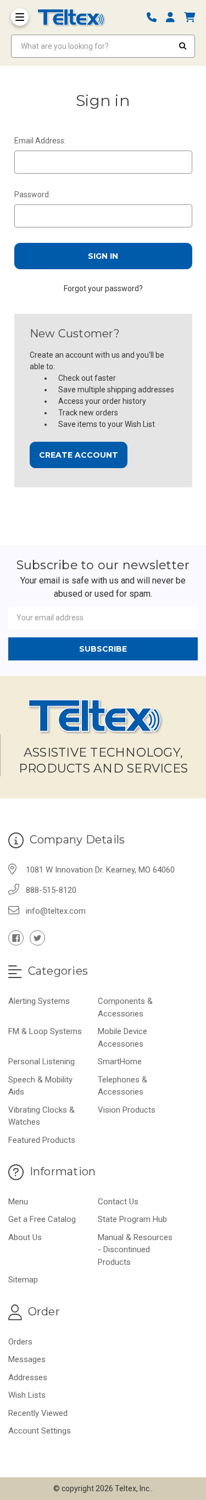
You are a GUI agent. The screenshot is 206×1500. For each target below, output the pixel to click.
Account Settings (39, 1431)
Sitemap (23, 1280)
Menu (18, 1202)
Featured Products (41, 1140)
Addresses (27, 1377)
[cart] (189, 17)
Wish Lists (27, 1395)
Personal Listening (41, 1061)
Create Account (78, 455)
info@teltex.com (56, 911)
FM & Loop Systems (45, 1031)
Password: (32, 194)
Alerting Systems (39, 1001)
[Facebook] (16, 938)
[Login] (174, 17)
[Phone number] (155, 17)
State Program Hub (132, 1219)
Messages (27, 1359)
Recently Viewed (38, 1413)
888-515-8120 (51, 890)
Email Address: (40, 140)
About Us (25, 1237)
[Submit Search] (183, 46)
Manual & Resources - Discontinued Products (135, 1249)
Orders (20, 1342)
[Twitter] (37, 938)
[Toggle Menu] (20, 17)
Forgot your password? (103, 288)
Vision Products (126, 1110)
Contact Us (118, 1202)
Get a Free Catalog (42, 1219)
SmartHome (120, 1061)
